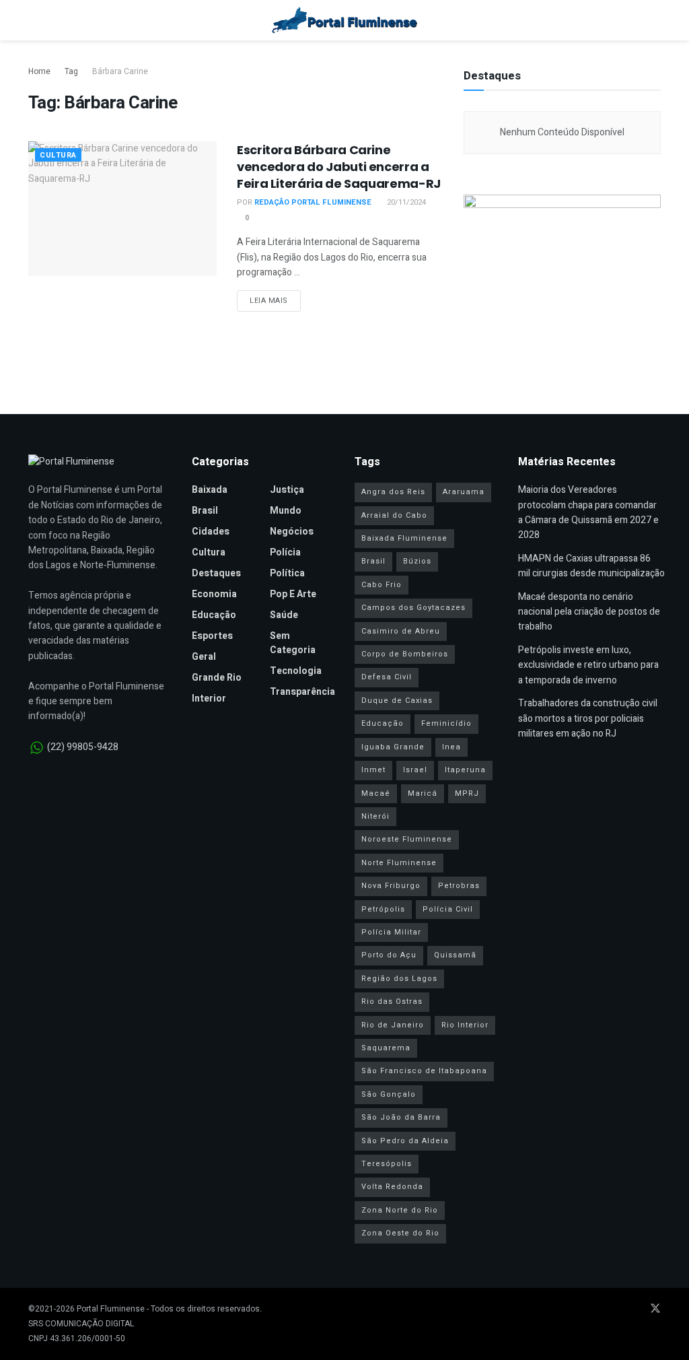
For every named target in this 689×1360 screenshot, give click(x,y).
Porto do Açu (388, 955)
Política (287, 573)
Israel (415, 770)
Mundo (285, 511)
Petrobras (459, 885)
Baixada (209, 490)
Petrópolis (383, 909)
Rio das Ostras (392, 1001)
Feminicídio (446, 723)
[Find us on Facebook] (601, 1309)
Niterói (375, 816)
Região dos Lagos (399, 978)
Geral (204, 657)
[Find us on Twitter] (655, 1309)
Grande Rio (217, 678)
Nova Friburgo (391, 885)
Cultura (58, 155)
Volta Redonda (392, 1186)
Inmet (373, 770)
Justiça (287, 490)
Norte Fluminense (399, 863)
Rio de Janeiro (392, 1025)
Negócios (292, 531)
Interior (209, 698)
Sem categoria (293, 643)
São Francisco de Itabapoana (424, 1071)
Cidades (210, 531)
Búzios (417, 561)
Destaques (216, 573)
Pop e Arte (293, 594)
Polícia (285, 552)
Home (39, 71)
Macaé (375, 793)
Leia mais (275, 300)
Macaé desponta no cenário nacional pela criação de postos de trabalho (589, 612)
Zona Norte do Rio (399, 1210)
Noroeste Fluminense (406, 839)
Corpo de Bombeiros (404, 654)
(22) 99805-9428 (82, 747)
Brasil (205, 511)
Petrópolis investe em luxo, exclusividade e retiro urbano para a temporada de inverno (588, 665)
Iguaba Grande (393, 747)
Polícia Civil (448, 909)
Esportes (212, 636)
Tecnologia (296, 671)
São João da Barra (401, 1117)
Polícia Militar (391, 932)
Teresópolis (386, 1163)
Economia (214, 594)
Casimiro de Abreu (400, 631)
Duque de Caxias (397, 700)
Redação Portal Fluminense (312, 202)
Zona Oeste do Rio (400, 1233)
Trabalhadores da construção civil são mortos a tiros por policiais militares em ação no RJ (587, 718)
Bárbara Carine (120, 71)
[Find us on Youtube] (619, 1309)
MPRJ (467, 793)
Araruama (463, 492)
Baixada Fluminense (404, 538)
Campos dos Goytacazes (413, 607)
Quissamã (455, 955)
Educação (214, 615)
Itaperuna (465, 770)
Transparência (302, 692)
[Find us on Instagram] (636, 1309)
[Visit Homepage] (345, 20)
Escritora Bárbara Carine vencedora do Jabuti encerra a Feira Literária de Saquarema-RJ (339, 166)
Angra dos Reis (393, 492)
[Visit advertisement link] (562, 277)
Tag (71, 71)
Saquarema (385, 1048)
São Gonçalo (388, 1094)
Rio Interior (464, 1025)
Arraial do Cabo (394, 515)
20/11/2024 (405, 202)
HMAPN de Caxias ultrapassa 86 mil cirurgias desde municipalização (591, 565)
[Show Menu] (34, 20)
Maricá (422, 793)
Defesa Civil (386, 677)
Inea (451, 747)
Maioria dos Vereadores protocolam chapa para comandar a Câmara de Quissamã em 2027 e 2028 (588, 512)
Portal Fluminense (111, 1309)
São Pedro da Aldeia (405, 1141)
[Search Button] (655, 20)
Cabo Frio (381, 584)
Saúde (284, 615)
